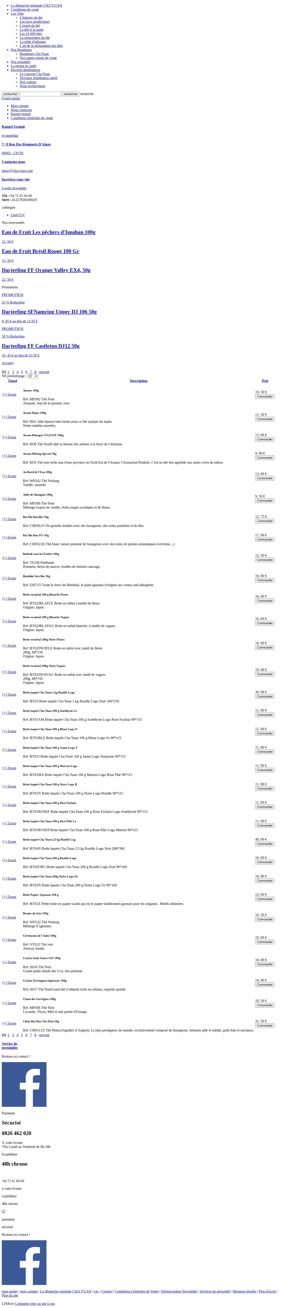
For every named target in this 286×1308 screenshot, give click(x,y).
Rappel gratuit (21, 114)
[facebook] (24, 1105)
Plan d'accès (267, 1291)
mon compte (29, 1291)
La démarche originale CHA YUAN (65, 1291)
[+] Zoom (9, 394)
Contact (106, 1291)
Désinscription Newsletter (179, 1291)
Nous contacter (21, 110)
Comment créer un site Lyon (35, 1304)
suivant (44, 372)
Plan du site (10, 1295)
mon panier (10, 1291)
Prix (265, 381)
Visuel (12, 381)
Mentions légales (244, 1291)
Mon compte (20, 106)
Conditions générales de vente (32, 118)
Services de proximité (215, 1291)
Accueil (7, 363)
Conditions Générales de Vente (136, 1291)
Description (138, 381)
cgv (96, 1291)
